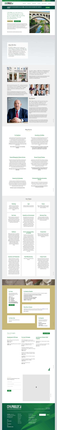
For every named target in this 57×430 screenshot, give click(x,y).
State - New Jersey (11, 299)
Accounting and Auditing (32, 415)
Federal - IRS (10, 296)
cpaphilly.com (43, 308)
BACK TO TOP (53, 120)
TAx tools (39, 3)
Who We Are (19, 414)
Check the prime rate (26, 311)
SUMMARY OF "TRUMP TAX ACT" (28, 299)
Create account (17, 21)
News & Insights (44, 3)
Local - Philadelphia (12, 300)
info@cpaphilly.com (19, 0)
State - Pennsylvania (11, 298)
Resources (19, 418)
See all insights (46, 333)
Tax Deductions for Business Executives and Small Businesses (32, 294)
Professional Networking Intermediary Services (32, 423)
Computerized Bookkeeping (32, 420)
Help (51, 0)
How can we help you (39, 190)
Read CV (9, 101)
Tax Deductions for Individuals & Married (30, 298)
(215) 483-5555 (14, 0)
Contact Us (49, 3)
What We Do (29, 3)
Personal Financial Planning (32, 419)
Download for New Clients (42, 323)
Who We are (24, 3)
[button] (36, 387)
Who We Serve (34, 3)
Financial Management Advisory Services (31, 417)
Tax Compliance (30, 414)
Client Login (43, 0)
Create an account (48, 0)
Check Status (10, 321)
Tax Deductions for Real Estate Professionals (30, 297)
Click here (47, 7)
